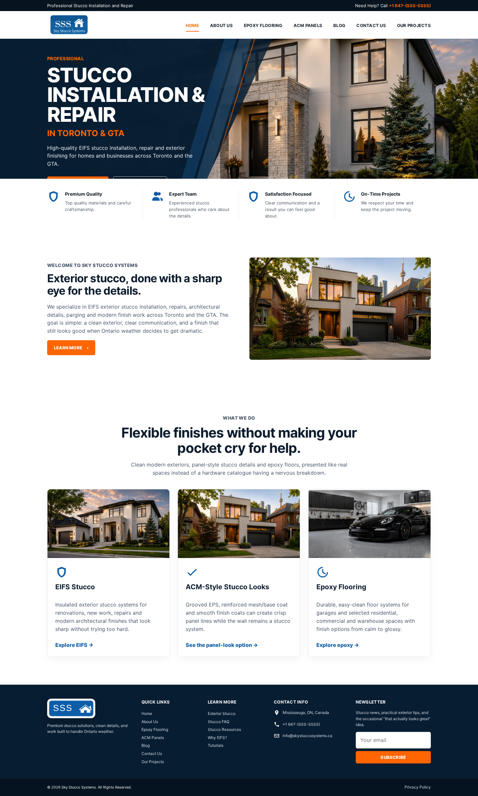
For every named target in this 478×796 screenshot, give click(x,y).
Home (192, 25)
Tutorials (215, 745)
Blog (339, 25)
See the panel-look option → (222, 645)
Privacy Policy (418, 787)
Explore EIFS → (74, 645)
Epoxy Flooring (263, 25)
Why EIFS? (217, 737)
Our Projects (414, 25)
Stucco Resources (224, 729)
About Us (221, 25)
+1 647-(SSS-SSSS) (301, 724)
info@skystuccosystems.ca (307, 735)
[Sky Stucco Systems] (68, 24)
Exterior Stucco (221, 713)
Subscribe (393, 757)
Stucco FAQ (218, 721)
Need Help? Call (393, 5)
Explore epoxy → (337, 645)
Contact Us (371, 25)
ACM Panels (308, 25)
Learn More (71, 348)
